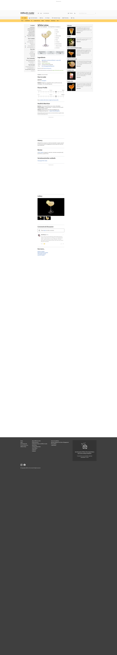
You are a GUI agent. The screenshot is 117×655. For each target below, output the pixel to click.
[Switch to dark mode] (75, 13)
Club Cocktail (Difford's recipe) (74, 47)
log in (45, 230)
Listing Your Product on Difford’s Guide (39, 443)
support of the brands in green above (57, 70)
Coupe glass (43, 80)
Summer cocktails (41, 255)
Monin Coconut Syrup (46, 63)
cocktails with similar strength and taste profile (49, 100)
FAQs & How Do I (35, 442)
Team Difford (34, 448)
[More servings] (52, 53)
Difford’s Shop (23, 446)
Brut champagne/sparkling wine (48, 66)
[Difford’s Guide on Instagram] (21, 465)
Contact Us (34, 449)
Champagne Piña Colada (42, 160)
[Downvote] (63, 244)
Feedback (34, 451)
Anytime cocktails (41, 251)
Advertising (34, 445)
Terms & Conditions (55, 440)
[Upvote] (61, 244)
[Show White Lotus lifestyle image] (41, 218)
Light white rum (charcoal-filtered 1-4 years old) (51, 60)
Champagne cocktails (42, 253)
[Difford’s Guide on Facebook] (25, 465)
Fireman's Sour (70, 70)
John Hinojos (43, 234)
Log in (21, 442)
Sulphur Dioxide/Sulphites (54, 110)
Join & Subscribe (23, 443)
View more (78, 32)
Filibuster (69, 25)
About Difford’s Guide (36, 440)
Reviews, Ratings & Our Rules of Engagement (60, 442)
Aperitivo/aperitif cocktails (43, 252)
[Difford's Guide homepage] (27, 13)
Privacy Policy (53, 443)
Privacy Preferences (24, 445)
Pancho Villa (70, 81)
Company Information (36, 446)
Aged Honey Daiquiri (72, 59)
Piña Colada (40, 152)
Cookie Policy (53, 445)
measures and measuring (47, 68)
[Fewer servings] (49, 53)
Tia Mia (69, 36)
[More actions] (63, 235)
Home (21, 440)
